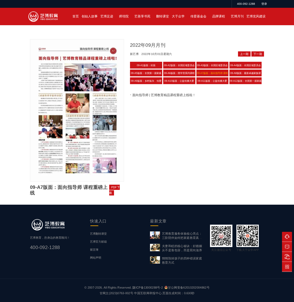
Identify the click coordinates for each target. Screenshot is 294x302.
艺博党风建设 (256, 16)
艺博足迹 (106, 16)
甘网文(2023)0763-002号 (116, 293)
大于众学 (178, 16)
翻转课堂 (162, 16)
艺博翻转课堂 (98, 233)
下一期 (257, 54)
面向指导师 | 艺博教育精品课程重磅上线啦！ (164, 95)
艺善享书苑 (142, 16)
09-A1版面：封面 (146, 65)
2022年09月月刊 (147, 45)
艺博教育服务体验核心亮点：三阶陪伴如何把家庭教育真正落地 (182, 238)
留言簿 (94, 249)
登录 (264, 3)
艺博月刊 (237, 16)
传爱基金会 (198, 16)
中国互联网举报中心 (148, 293)
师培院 (124, 16)
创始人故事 (90, 16)
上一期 (244, 54)
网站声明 (95, 257)
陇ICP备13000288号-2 (148, 287)
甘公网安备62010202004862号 (189, 287)
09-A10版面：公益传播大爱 (179, 81)
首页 (75, 16)
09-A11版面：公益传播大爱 (212, 81)
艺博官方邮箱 (98, 241)
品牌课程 (218, 16)
